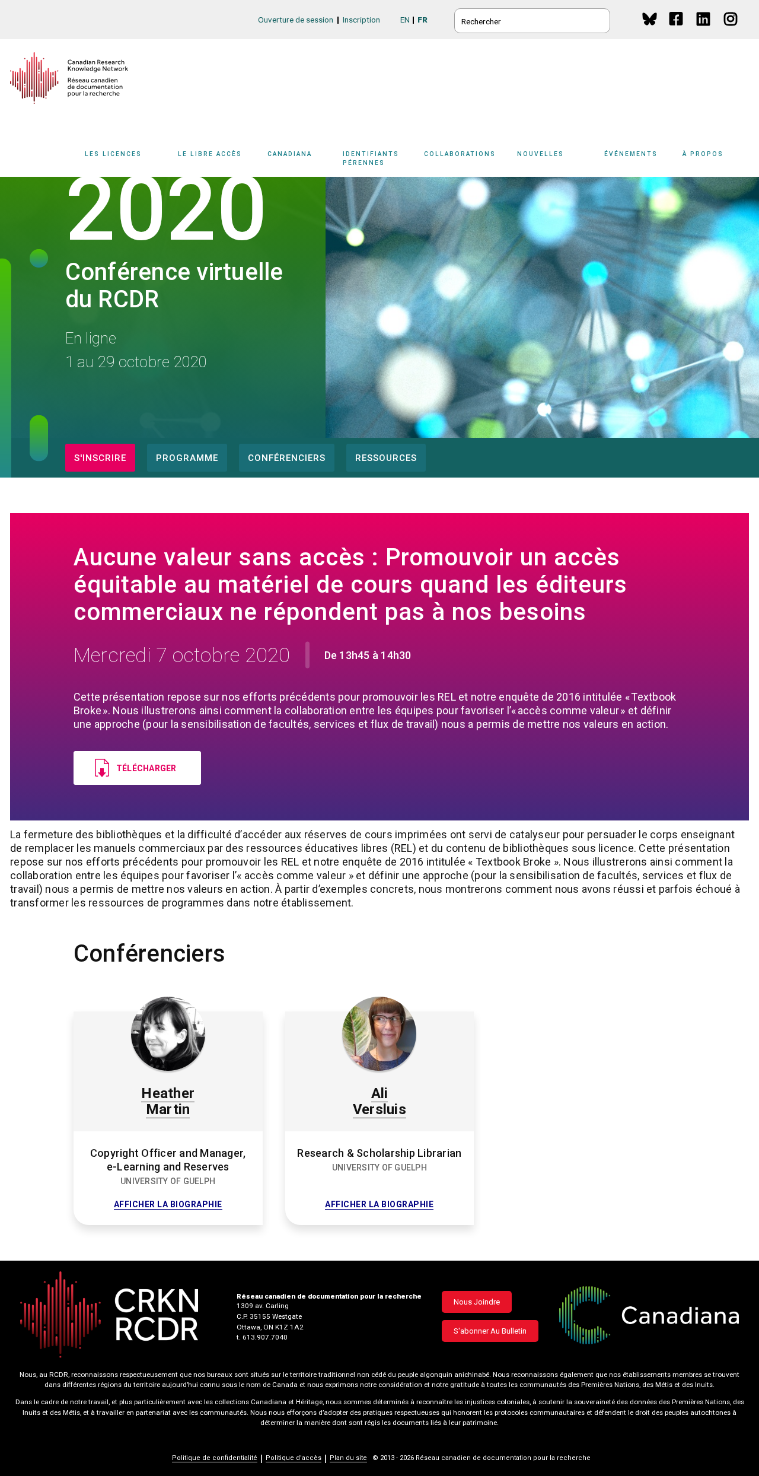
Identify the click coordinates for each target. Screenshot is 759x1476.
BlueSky (649, 18)
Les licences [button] (113, 154)
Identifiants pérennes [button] (371, 158)
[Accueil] (69, 78)
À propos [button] (703, 154)
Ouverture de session (295, 19)
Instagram (731, 30)
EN (405, 19)
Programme (187, 458)
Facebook (676, 30)
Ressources (386, 458)
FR (422, 19)
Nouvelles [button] (540, 154)
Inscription (361, 19)
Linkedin (704, 30)
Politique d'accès (293, 1458)
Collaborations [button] (460, 154)
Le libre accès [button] (210, 154)
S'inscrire (100, 458)
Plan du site (348, 1458)
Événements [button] (631, 154)
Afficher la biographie (168, 1205)
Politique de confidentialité (214, 1458)
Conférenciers (287, 458)
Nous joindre (477, 1301)
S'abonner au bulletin (490, 1331)
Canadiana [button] (289, 154)
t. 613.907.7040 (262, 1337)
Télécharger (146, 768)
